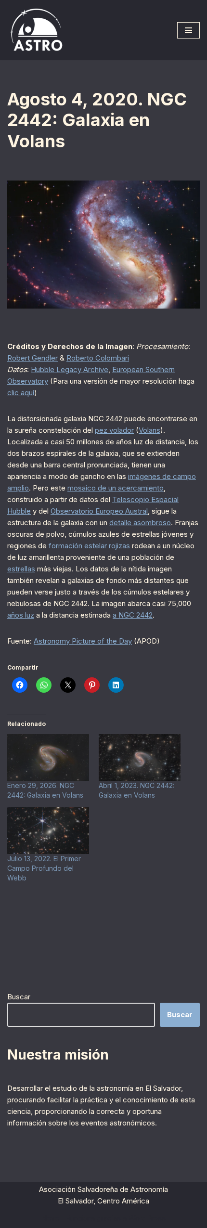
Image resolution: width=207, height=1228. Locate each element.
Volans (149, 430)
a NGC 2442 (133, 615)
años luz (20, 615)
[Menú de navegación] (188, 30)
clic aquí (20, 392)
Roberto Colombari (97, 357)
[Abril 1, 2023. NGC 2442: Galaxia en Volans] (140, 757)
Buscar (18, 996)
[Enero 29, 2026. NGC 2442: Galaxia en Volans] (48, 757)
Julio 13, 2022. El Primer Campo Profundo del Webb (44, 868)
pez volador (114, 430)
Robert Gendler (32, 357)
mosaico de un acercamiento (115, 487)
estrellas (21, 568)
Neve (50, 1218)
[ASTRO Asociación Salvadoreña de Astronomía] (36, 30)
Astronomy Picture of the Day (83, 641)
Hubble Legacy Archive (69, 369)
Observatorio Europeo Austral (99, 511)
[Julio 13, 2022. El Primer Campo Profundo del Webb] (48, 830)
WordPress (147, 1218)
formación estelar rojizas (89, 545)
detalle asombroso (140, 522)
